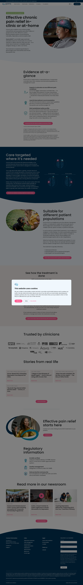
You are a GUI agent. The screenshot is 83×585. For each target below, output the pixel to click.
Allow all (18, 301)
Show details (33, 301)
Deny (26, 301)
